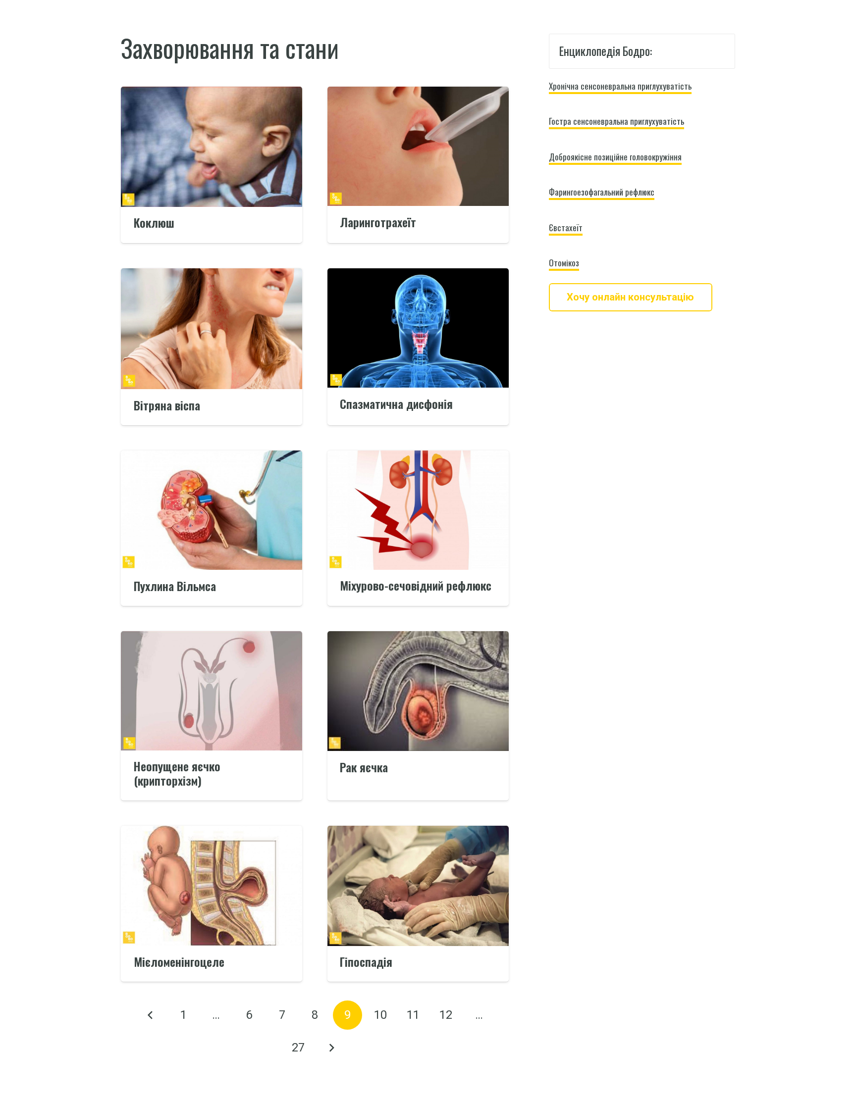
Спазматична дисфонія (396, 403)
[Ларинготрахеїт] (418, 93)
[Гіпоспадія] (418, 832)
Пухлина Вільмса (175, 586)
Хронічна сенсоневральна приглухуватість (620, 86)
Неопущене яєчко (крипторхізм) (177, 773)
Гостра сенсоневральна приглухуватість (616, 121)
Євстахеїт (566, 227)
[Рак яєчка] (418, 638)
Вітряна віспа (167, 405)
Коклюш (154, 222)
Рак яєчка (364, 767)
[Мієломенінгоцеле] (211, 832)
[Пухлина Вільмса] (211, 457)
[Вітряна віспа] (211, 275)
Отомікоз (564, 262)
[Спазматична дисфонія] (418, 275)
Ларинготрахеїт (378, 222)
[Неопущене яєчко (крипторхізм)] (211, 638)
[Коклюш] (211, 93)
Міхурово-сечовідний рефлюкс (415, 585)
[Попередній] (150, 1015)
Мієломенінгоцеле (179, 961)
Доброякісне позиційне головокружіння (615, 156)
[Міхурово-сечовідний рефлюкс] (418, 457)
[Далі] (331, 1048)
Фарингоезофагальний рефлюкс (601, 192)
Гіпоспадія (366, 961)
